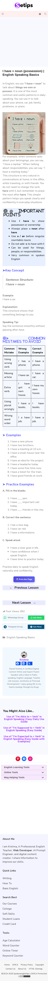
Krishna (24, 659)
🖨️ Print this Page (24, 579)
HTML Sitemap (35, 969)
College (7, 908)
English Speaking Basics (21, 637)
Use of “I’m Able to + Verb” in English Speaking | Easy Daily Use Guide (24, 719)
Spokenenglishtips (22, 973)
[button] (45, 14)
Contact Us (10, 969)
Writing (7, 878)
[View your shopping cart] (40, 14)
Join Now (37, 617)
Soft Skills (9, 914)
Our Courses (10, 903)
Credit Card (9, 924)
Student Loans (11, 919)
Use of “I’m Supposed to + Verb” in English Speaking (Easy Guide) (24, 729)
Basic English (10, 888)
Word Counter (11, 945)
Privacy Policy (27, 964)
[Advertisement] (24, 42)
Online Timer (10, 950)
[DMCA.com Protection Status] (24, 977)
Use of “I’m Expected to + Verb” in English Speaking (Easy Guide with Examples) (24, 739)
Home (7, 964)
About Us (22, 969)
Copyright (39, 964)
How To (7, 883)
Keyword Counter (13, 955)
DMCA (15, 964)
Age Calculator (11, 940)
